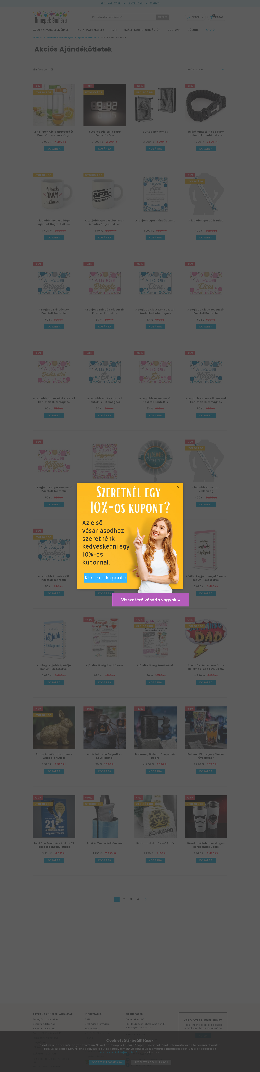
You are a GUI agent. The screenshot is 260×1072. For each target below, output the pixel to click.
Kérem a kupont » (106, 578)
